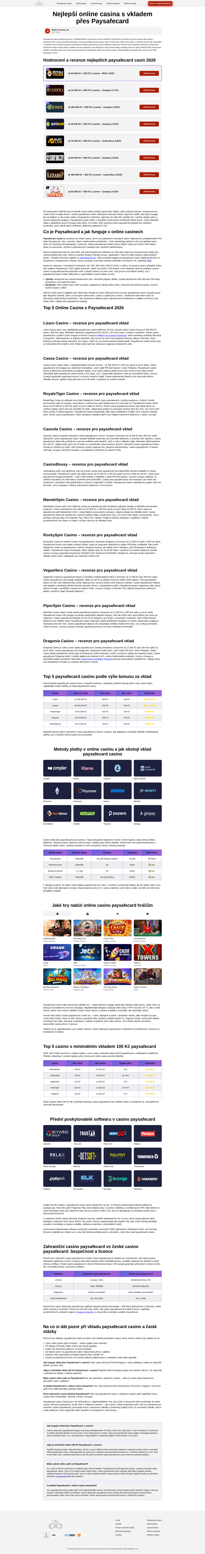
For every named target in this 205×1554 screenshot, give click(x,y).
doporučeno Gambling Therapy (96, 659)
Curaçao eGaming (85, 1312)
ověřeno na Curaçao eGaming (111, 335)
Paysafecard (61, 1476)
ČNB (149, 260)
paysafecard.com (88, 258)
